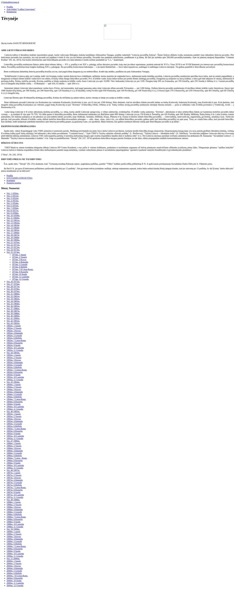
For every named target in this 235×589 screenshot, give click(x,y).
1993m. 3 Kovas (14, 360)
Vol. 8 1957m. (13, 210)
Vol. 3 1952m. (13, 198)
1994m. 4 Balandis (15, 392)
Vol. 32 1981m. (13, 296)
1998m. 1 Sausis (14, 502)
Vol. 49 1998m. (13, 500)
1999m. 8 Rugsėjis (15, 549)
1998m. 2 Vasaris (14, 504)
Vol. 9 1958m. (13, 213)
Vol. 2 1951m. (13, 196)
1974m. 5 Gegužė (19, 264)
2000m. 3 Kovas (14, 566)
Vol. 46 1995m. (13, 411)
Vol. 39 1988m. (13, 313)
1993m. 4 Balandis (15, 362)
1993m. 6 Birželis (14, 367)
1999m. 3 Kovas (14, 536)
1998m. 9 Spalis (13, 522)
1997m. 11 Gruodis (15, 497)
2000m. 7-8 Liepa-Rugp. (17, 576)
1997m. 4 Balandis (15, 480)
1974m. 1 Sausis (19, 255)
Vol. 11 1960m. (13, 218)
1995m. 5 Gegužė (14, 424)
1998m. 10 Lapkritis (15, 524)
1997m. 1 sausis (13, 473)
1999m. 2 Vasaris (14, 534)
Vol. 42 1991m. (13, 321)
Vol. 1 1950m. (13, 193)
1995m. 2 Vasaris (14, 416)
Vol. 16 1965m (13, 230)
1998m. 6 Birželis (14, 514)
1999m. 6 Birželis (14, 544)
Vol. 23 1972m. (13, 247)
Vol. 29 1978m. (13, 289)
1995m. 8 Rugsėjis (15, 431)
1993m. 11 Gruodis (15, 380)
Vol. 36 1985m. (13, 306)
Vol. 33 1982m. (13, 299)
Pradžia (10, 7)
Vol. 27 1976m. (13, 284)
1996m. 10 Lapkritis (15, 465)
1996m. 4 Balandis (15, 451)
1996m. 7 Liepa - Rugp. (17, 458)
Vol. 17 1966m (13, 232)
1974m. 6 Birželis (19, 267)
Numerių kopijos (14, 183)
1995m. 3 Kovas (14, 419)
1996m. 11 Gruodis (15, 468)
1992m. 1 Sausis (14, 326)
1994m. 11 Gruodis (15, 409)
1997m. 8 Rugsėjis (15, 490)
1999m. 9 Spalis (13, 551)
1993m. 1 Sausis (14, 355)
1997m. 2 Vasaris (14, 475)
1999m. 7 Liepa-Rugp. (16, 546)
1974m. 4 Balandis (20, 262)
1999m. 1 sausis (13, 531)
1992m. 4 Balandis (15, 333)
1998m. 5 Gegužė (14, 512)
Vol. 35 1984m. (13, 304)
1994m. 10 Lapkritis (15, 406)
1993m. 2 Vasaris (14, 357)
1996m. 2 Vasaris (14, 446)
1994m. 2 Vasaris (14, 387)
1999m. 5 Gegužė (14, 541)
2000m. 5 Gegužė (14, 571)
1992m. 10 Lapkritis (15, 348)
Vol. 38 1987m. (13, 311)
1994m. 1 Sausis (14, 384)
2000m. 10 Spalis (14, 580)
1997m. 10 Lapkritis (15, 495)
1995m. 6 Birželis (14, 426)
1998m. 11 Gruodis (15, 527)
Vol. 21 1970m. (13, 242)
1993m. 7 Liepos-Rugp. (17, 370)
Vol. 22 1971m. (13, 245)
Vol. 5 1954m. (13, 203)
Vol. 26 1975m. (13, 281)
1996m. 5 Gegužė (14, 453)
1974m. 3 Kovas (19, 259)
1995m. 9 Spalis (13, 433)
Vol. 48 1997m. (13, 470)
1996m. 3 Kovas (14, 448)
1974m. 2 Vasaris (19, 257)
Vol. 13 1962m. (13, 223)
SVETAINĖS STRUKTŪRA (20, 178)
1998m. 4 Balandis (15, 509)
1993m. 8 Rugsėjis (15, 372)
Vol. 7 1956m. (13, 208)
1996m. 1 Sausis (14, 443)
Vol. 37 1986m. (13, 308)
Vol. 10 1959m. (13, 215)
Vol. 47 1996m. (13, 441)
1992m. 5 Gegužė (14, 335)
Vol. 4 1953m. (13, 201)
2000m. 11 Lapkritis (15, 583)
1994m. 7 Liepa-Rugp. (16, 399)
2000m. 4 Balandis (15, 568)
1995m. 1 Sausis (14, 414)
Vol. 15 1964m (13, 228)
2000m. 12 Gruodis (15, 585)
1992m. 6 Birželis (14, 338)
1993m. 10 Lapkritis (15, 377)
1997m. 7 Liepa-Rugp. (16, 487)
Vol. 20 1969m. (13, 240)
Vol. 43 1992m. (13, 323)
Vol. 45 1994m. (13, 382)
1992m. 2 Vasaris (14, 328)
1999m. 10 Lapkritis (15, 554)
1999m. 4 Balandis (15, 539)
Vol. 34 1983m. (13, 301)
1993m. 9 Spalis (13, 375)
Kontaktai (11, 180)
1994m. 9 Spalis (13, 404)
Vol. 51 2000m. (13, 558)
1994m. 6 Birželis (14, 397)
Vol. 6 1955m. (13, 206)
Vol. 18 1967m (13, 235)
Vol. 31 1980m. (13, 294)
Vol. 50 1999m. (13, 529)
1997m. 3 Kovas (14, 478)
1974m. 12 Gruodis (20, 279)
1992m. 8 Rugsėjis (15, 343)
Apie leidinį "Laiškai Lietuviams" (21, 9)
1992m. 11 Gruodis (15, 350)
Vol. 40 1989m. (13, 316)
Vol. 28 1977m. (13, 286)
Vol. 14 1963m (13, 225)
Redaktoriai (11, 12)
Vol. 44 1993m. (13, 353)
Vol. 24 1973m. (13, 250)
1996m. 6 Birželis (14, 455)
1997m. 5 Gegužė (14, 482)
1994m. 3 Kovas (14, 389)
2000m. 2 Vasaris (14, 563)
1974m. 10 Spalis (19, 274)
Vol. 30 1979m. (13, 291)
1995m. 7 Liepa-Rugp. (16, 429)
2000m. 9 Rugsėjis (15, 578)
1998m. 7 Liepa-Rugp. (16, 517)
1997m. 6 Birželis (14, 485)
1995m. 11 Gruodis (15, 438)
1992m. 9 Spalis (13, 345)
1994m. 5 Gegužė (14, 394)
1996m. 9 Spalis (13, 463)
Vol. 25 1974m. (13, 252)
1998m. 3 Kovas (14, 507)
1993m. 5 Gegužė (14, 365)
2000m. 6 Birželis (14, 573)
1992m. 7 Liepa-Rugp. (16, 340)
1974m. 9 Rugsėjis (20, 272)
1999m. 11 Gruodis (15, 556)
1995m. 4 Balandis (15, 421)
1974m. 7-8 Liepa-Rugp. (22, 269)
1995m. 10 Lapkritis (15, 436)
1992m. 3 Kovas (14, 330)
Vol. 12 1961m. (13, 220)
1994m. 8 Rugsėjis (15, 402)
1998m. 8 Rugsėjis (15, 519)
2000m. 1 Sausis (14, 561)
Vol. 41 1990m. (13, 318)
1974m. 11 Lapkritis (20, 277)
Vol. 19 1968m (13, 237)
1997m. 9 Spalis (13, 492)
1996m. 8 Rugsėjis (15, 460)
